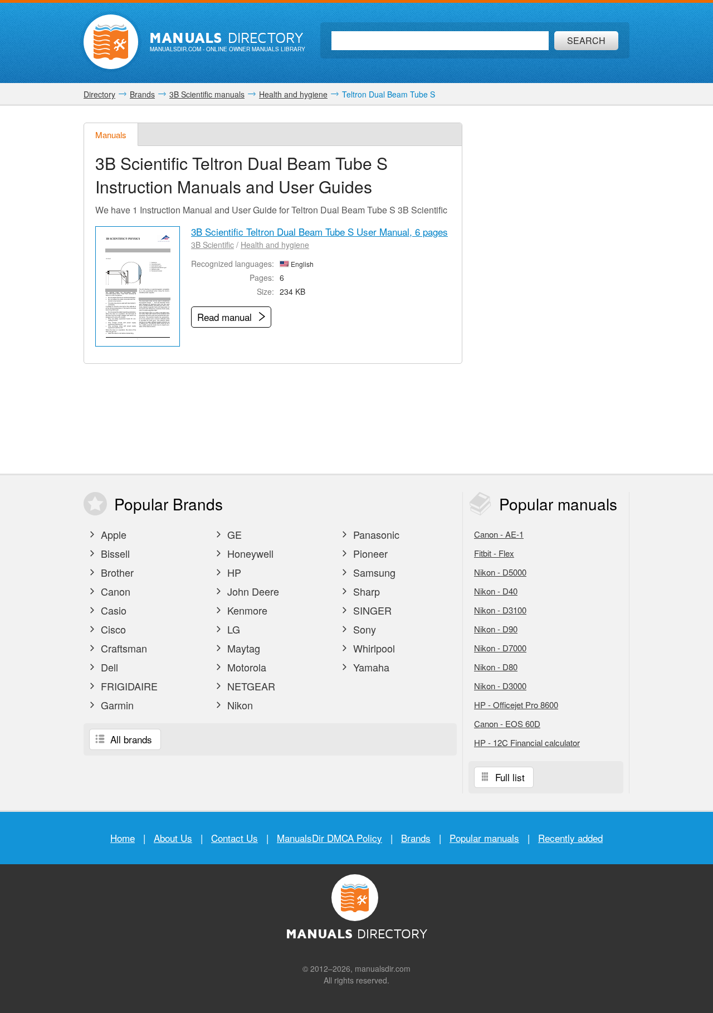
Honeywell (249, 553)
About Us (173, 838)
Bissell (114, 553)
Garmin (116, 705)
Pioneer (369, 553)
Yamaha (369, 667)
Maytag (242, 648)
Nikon (238, 705)
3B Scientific (212, 244)
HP (232, 572)
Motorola (245, 667)
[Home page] (110, 41)
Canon (114, 591)
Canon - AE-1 (499, 534)
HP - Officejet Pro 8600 (516, 704)
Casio (112, 610)
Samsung (372, 572)
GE (233, 534)
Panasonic (374, 534)
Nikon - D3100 (500, 610)
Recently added (570, 838)
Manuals (110, 134)
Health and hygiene (275, 244)
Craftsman (122, 648)
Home (122, 838)
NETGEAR (249, 686)
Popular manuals (484, 838)
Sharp (365, 591)
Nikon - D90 (495, 629)
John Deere (251, 591)
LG (232, 629)
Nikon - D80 (495, 667)
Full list (508, 777)
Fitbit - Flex (494, 553)
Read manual (226, 317)
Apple (112, 534)
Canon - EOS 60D (507, 723)
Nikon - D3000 (500, 685)
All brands (130, 739)
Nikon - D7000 (500, 648)
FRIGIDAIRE (128, 686)
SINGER (371, 610)
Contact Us (234, 838)
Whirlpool (372, 648)
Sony (363, 629)
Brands (416, 838)
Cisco (112, 629)
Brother (116, 572)
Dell (108, 667)
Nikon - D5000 (500, 572)
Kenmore (245, 610)
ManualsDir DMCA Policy (329, 838)
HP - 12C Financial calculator (527, 742)
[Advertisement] (548, 290)
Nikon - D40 (495, 591)
